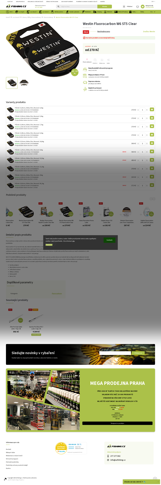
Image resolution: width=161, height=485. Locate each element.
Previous (151, 199)
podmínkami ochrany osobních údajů (123, 357)
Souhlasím (109, 240)
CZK (152, 1)
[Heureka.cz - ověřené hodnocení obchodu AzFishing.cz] (79, 448)
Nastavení (49, 245)
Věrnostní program (52, 1)
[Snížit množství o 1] (138, 110)
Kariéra (102, 1)
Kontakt (10, 1)
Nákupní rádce (20, 1)
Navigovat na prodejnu (117, 423)
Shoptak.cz (21, 480)
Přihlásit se (138, 353)
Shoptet (13, 480)
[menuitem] (10, 12)
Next (154, 199)
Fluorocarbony (57, 293)
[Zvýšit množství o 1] (147, 110)
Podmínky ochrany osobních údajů (86, 1)
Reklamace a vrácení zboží (35, 1)
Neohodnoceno (103, 32)
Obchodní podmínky (67, 1)
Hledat (104, 6)
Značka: (149, 31)
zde (73, 241)
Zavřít (150, 66)
